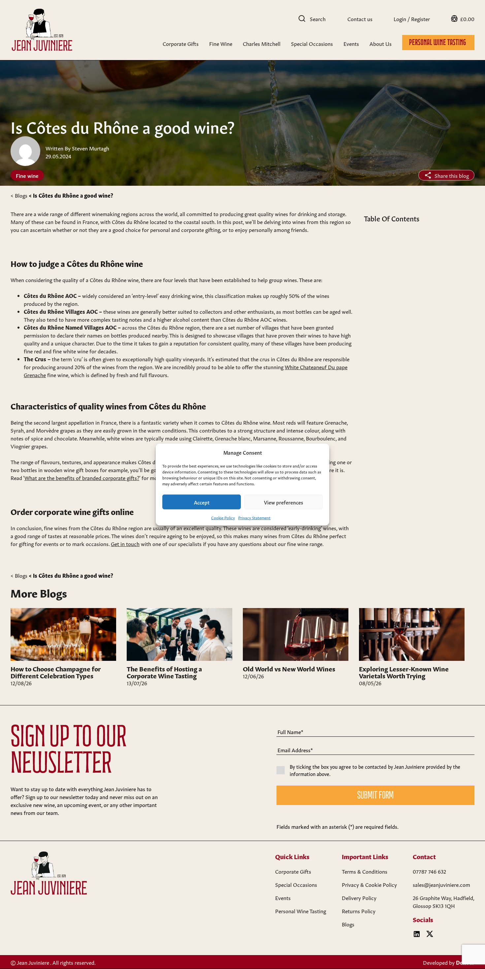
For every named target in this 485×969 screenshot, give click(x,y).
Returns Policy (358, 910)
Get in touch (125, 543)
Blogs (348, 923)
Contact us (359, 18)
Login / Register (412, 18)
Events (351, 43)
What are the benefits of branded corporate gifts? (81, 477)
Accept (202, 501)
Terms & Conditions (364, 871)
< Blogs (19, 195)
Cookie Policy (223, 517)
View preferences (283, 501)
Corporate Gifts (181, 43)
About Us (381, 43)
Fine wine (27, 175)
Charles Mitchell (261, 43)
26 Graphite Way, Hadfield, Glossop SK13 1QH (443, 901)
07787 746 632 (429, 871)
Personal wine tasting (438, 43)
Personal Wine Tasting (300, 910)
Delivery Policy (359, 897)
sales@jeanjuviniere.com (441, 884)
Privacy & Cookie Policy (369, 884)
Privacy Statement (254, 517)
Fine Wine (220, 43)
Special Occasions (312, 43)
